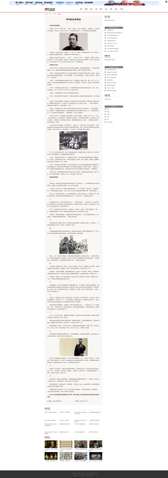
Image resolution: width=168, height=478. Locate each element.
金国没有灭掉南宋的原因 (112, 74)
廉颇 (108, 111)
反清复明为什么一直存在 (112, 43)
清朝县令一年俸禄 (110, 88)
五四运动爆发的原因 (57, 401)
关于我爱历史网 (73, 473)
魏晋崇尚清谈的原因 (111, 85)
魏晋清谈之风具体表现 (111, 82)
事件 (101, 9)
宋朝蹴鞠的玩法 (110, 80)
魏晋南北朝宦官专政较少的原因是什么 (115, 32)
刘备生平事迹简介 (110, 46)
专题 (111, 9)
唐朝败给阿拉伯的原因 (111, 90)
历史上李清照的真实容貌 (112, 38)
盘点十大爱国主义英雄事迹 (112, 51)
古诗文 (121, 9)
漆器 (108, 109)
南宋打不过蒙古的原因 (111, 77)
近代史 (59, 14)
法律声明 (87, 473)
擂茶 (108, 119)
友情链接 (83, 473)
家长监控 (95, 473)
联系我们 (78, 473)
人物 (96, 9)
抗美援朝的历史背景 (111, 40)
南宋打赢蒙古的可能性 (111, 69)
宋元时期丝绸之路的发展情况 (113, 48)
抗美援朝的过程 (110, 30)
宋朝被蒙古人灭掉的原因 (112, 72)
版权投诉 (91, 473)
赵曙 (108, 116)
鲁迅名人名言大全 (84, 401)
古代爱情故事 (109, 122)
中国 (86, 9)
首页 (81, 9)
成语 (116, 9)
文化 (106, 9)
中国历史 (55, 14)
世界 (91, 9)
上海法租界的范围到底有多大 (113, 35)
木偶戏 (108, 114)
